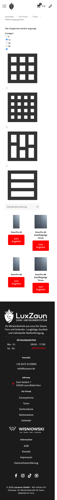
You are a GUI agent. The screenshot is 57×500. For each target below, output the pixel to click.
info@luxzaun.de (26, 368)
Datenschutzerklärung (26, 462)
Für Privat (23, 16)
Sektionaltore (26, 414)
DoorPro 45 (16, 232)
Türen (35, 16)
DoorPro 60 (16, 274)
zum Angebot (16, 240)
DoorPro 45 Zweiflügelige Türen (40, 235)
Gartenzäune (26, 409)
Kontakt (26, 451)
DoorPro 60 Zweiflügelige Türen (40, 277)
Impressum (26, 457)
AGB (26, 445)
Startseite (9, 16)
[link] (22, 36)
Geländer (26, 420)
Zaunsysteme (26, 397)
